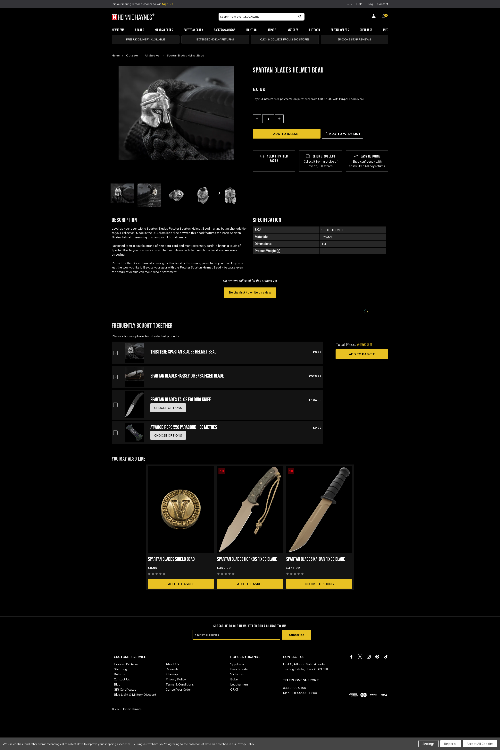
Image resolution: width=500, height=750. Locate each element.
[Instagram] (369, 656)
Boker (234, 679)
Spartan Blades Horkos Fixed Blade (247, 559)
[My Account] (373, 16)
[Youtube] (386, 656)
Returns (119, 674)
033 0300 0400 (294, 688)
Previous (133, 193)
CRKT (234, 689)
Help (359, 4)
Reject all (450, 744)
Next (219, 193)
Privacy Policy (176, 679)
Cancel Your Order (178, 689)
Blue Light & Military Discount (135, 694)
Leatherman (239, 684)
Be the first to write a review (250, 292)
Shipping (120, 669)
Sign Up (167, 4)
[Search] (300, 17)
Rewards (172, 669)
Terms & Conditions (180, 684)
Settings (428, 744)
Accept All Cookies (480, 744)
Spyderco (237, 664)
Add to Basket (362, 354)
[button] (250, 292)
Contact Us (122, 679)
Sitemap (172, 674)
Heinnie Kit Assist (127, 664)
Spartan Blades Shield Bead (171, 559)
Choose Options (319, 584)
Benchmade (239, 669)
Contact (382, 4)
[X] (360, 656)
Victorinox (237, 674)
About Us (172, 664)
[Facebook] (351, 656)
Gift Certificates (125, 689)
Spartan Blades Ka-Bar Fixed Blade (315, 559)
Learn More (356, 99)
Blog (370, 4)
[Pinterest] (377, 656)
